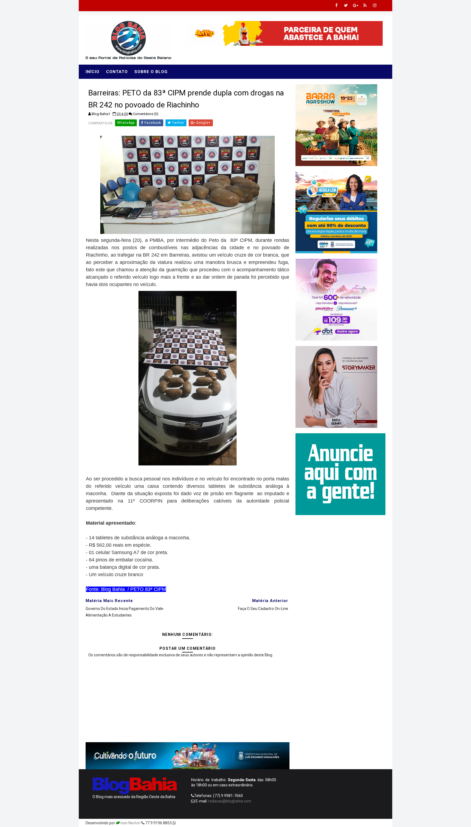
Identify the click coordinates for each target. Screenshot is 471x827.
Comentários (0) (145, 114)
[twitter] (346, 5)
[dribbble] (342, 823)
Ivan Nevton (130, 823)
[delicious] (380, 823)
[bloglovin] (332, 823)
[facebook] (336, 5)
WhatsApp (126, 123)
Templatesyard (190, 823)
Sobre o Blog (151, 71)
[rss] (365, 5)
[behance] (361, 823)
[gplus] (355, 5)
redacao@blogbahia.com (229, 801)
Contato (117, 71)
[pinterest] (323, 823)
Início (92, 71)
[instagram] (374, 5)
